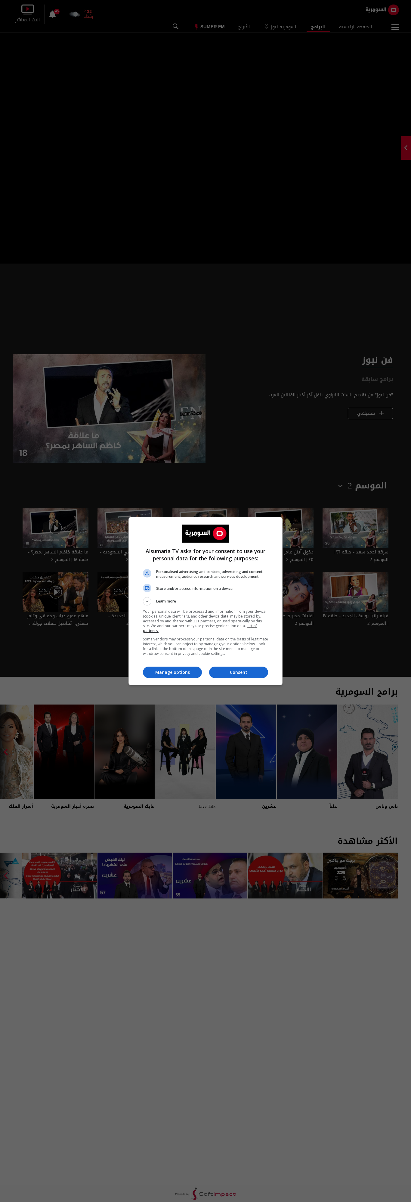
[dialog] (205, 601)
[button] (205, 601)
